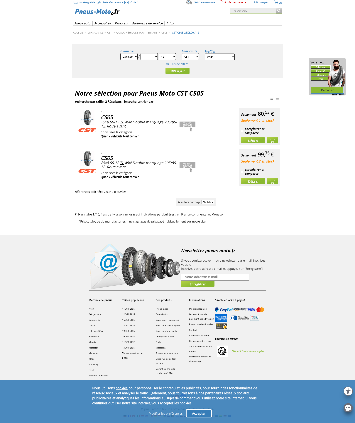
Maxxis (92, 342)
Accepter (199, 413)
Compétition (162, 314)
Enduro (159, 342)
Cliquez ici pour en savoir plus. (247, 351)
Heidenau (94, 336)
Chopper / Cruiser (165, 336)
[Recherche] (279, 11)
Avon (91, 308)
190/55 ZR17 (128, 336)
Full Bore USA (96, 331)
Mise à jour (178, 71)
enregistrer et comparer (255, 131)
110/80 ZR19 (128, 342)
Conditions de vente (199, 335)
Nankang (93, 364)
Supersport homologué (167, 319)
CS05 (107, 117)
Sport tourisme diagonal (168, 325)
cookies (122, 388)
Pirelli (91, 369)
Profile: (210, 51)
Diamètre (127, 51)
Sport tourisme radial (167, 331)
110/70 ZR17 (128, 308)
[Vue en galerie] (277, 99)
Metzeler (93, 347)
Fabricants (189, 51)
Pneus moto (162, 308)
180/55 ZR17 (128, 325)
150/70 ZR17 (128, 347)
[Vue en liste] (271, 99)
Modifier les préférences (166, 414)
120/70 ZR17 (128, 314)
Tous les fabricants (98, 375)
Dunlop (92, 325)
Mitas (91, 358)
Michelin (93, 353)
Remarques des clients (200, 341)
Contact (193, 329)
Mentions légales (198, 308)
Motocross (161, 347)
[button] (348, 391)
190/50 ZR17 (128, 331)
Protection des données (201, 324)
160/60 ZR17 (128, 319)
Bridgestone (95, 314)
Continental (95, 319)
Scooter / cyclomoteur (167, 353)
